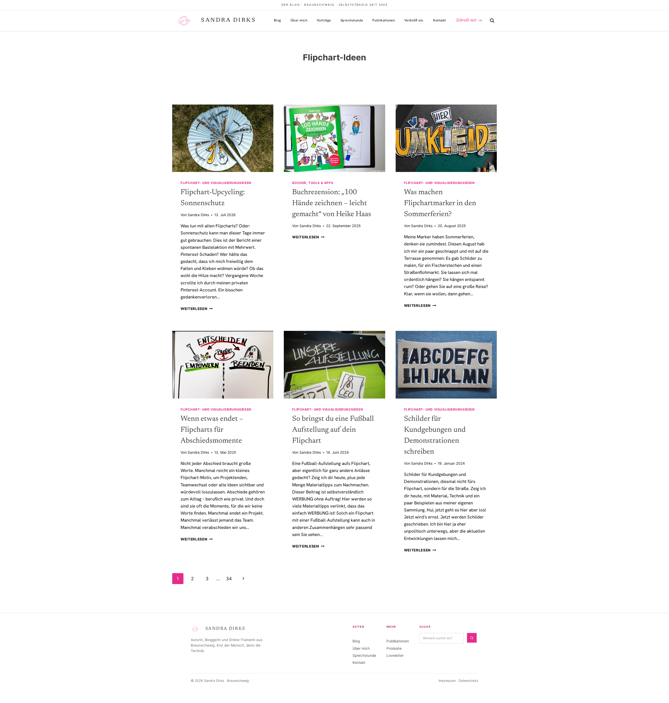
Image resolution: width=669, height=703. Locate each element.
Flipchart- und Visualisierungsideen (216, 183)
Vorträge (324, 20)
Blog (277, 20)
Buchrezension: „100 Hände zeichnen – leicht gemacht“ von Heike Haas (331, 203)
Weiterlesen (197, 309)
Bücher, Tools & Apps (312, 183)
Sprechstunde (352, 20)
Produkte (394, 648)
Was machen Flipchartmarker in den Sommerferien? (440, 203)
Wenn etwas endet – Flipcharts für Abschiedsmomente (212, 430)
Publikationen (383, 20)
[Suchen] (472, 638)
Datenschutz (468, 681)
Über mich (299, 20)
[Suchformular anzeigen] (492, 20)
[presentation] (222, 138)
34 (229, 578)
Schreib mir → (469, 20)
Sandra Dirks (198, 215)
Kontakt (439, 20)
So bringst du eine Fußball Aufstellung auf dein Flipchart (333, 430)
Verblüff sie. (414, 20)
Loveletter (395, 655)
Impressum (447, 681)
